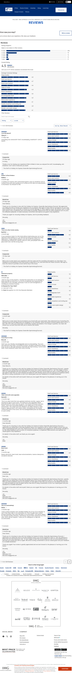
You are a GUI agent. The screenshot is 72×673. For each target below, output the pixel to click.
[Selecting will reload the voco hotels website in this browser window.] (32, 600)
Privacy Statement (47, 671)
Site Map (56, 644)
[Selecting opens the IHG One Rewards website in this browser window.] (36, 626)
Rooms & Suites (24, 8)
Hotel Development (24, 642)
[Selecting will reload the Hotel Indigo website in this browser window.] (17, 600)
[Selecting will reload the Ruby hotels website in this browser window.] (40, 600)
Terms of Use (57, 635)
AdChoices (56, 637)
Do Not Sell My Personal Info (61, 642)
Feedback (56, 646)
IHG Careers (22, 637)
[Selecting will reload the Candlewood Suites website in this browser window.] (54, 619)
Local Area (46, 8)
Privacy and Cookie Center (60, 639)
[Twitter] (7, 636)
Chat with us (23, 644)
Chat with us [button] (7, 2)
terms (32, 669)
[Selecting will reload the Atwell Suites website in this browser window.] (27, 619)
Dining (39, 8)
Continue (65, 668)
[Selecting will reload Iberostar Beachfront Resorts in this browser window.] (55, 600)
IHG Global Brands (24, 640)
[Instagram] (10, 636)
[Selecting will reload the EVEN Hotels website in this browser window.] (27, 609)
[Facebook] (4, 636)
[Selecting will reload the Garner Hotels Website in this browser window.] (54, 609)
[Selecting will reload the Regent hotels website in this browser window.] (27, 590)
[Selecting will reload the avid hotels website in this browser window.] (17, 619)
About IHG (22, 635)
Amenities (32, 8)
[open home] (2, 574)
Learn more (58, 655)
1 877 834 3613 (20, 650)
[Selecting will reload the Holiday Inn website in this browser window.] (45, 609)
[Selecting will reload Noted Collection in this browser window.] (24, 600)
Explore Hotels (40, 635)
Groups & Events (19, 12)
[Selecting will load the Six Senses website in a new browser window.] (17, 590)
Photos (27, 12)
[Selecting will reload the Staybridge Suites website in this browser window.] (36, 619)
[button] (68, 2)
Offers (16, 8)
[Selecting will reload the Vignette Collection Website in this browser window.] (45, 590)
